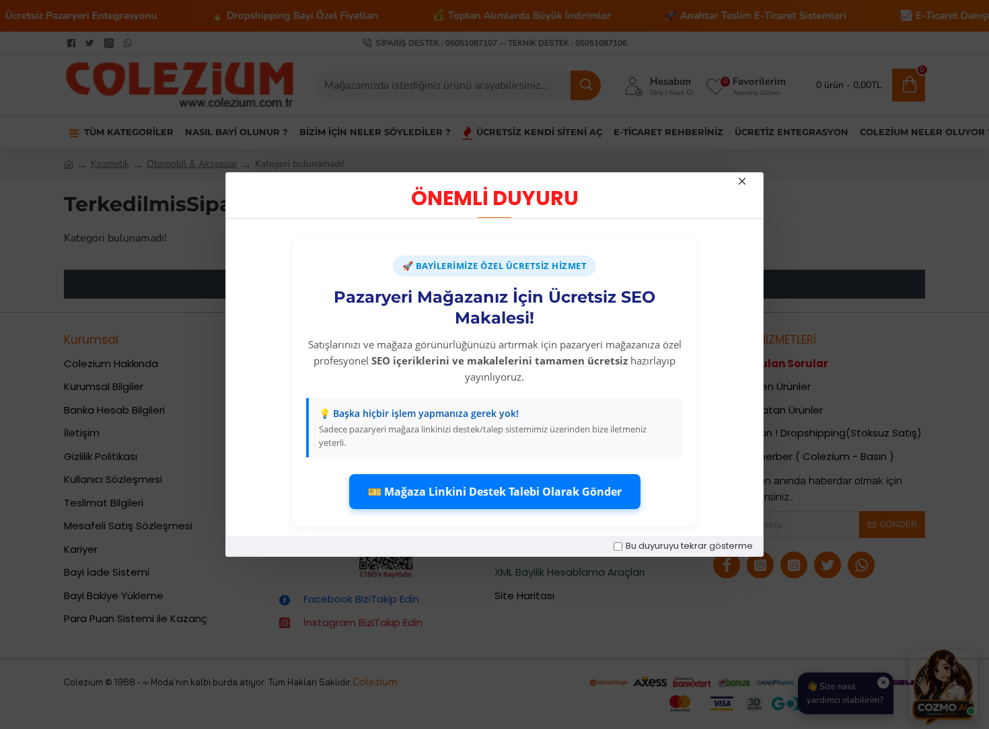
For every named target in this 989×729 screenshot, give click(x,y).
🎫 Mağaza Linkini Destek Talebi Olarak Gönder (495, 491)
